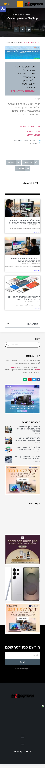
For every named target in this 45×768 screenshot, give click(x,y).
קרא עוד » (37, 232)
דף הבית (37, 42)
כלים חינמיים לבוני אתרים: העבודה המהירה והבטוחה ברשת (24, 259)
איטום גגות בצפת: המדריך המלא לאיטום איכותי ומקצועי (27, 458)
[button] (3, 9)
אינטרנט (37, 131)
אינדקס (29, 14)
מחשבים (29, 131)
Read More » (36, 433)
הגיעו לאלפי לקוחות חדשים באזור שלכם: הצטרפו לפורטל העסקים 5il (24, 221)
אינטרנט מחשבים (19, 14)
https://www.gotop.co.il (23, 90)
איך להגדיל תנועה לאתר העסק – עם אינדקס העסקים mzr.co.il (24, 298)
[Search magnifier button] (7, 344)
